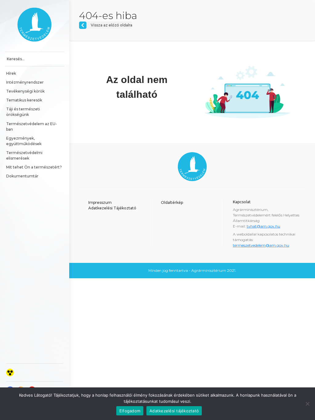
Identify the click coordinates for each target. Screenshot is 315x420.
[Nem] (307, 404)
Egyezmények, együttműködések (24, 141)
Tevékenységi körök (25, 91)
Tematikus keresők (24, 100)
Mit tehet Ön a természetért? (34, 167)
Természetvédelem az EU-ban (31, 126)
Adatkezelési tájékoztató (174, 410)
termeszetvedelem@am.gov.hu (261, 245)
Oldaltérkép (172, 202)
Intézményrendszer (25, 82)
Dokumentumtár (22, 176)
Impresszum (100, 202)
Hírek (11, 73)
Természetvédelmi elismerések (24, 155)
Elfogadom (129, 410)
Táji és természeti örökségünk (23, 112)
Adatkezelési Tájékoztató (112, 208)
